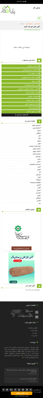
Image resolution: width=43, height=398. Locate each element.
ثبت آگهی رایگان (21, 393)
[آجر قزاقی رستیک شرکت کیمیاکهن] (21, 282)
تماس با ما (34, 336)
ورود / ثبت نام (21, 1)
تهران (39, 143)
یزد (39, 203)
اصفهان (38, 133)
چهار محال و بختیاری (34, 146)
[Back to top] (37, 393)
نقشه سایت (34, 330)
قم (39, 172)
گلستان (38, 185)
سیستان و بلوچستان (35, 164)
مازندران (38, 193)
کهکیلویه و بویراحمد (35, 182)
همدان (38, 201)
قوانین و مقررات (32, 328)
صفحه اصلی (37, 24)
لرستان (38, 190)
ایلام (39, 138)
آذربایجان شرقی (29, 24)
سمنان (38, 162)
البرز (39, 136)
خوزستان (38, 156)
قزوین (38, 169)
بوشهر (38, 141)
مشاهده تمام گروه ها (21, 115)
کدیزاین (17, 396)
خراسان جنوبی (36, 149)
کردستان (38, 175)
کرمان (39, 177)
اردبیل (38, 130)
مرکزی (38, 195)
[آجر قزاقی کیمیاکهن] (22, 249)
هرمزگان (38, 198)
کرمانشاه (38, 180)
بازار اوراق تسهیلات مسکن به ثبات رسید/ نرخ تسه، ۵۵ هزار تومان (21, 370)
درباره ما (35, 333)
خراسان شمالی (36, 154)
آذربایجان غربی (36, 128)
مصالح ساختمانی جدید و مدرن (28, 379)
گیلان (39, 188)
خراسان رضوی (36, 151)
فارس (39, 167)
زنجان (38, 159)
